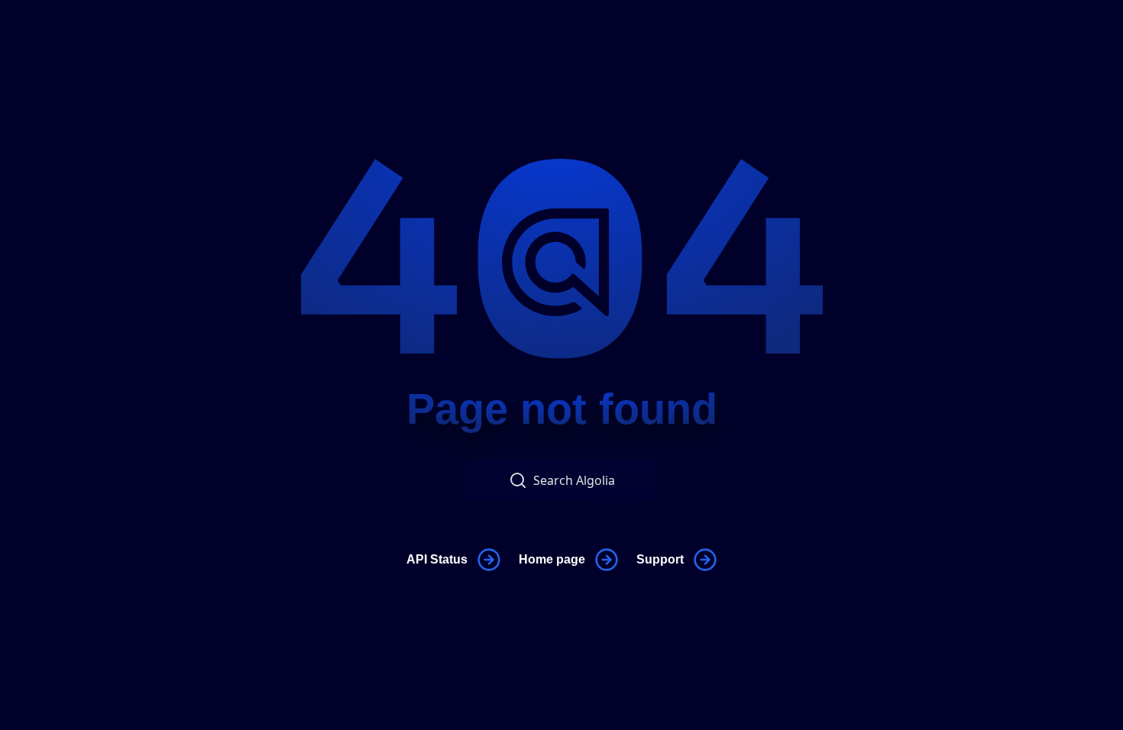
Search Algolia (574, 480)
